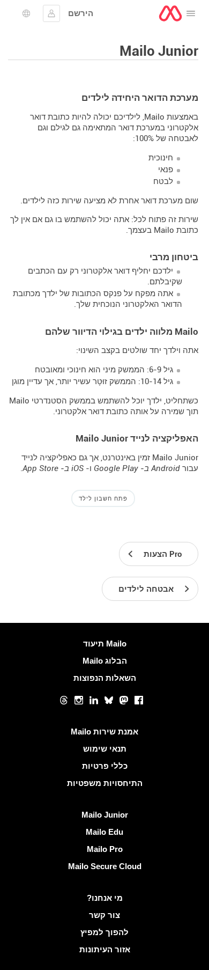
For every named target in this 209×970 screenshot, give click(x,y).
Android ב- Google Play (137, 468)
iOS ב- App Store (53, 468)
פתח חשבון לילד (103, 498)
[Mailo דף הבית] (170, 13)
